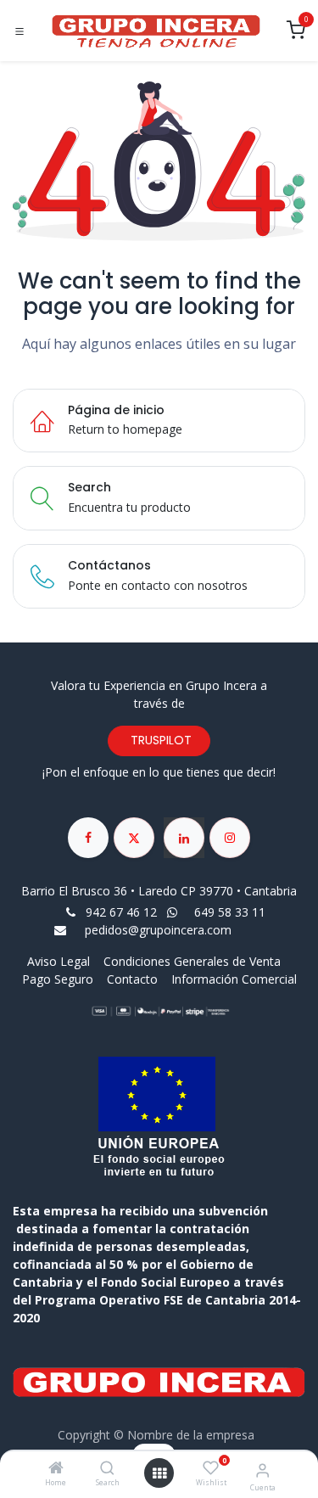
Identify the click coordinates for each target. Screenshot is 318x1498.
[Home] (56, 1469)
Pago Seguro (57, 979)
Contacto (132, 979)
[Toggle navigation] (19, 31)
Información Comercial (234, 979)
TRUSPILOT (159, 740)
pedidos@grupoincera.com (158, 930)
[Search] (107, 1469)
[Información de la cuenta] (262, 1469)
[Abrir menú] (159, 1473)
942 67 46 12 (121, 912)
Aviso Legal (60, 961)
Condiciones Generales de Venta (192, 961)
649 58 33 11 (231, 912)
